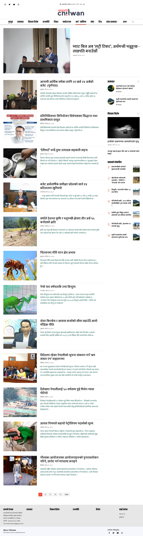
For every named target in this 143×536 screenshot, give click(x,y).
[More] (138, 81)
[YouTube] (14, 4)
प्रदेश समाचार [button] (111, 22)
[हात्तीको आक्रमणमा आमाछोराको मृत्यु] (124, 127)
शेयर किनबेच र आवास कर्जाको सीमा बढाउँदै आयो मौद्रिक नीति (68, 323)
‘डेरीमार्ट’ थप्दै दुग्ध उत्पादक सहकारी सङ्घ (64, 150)
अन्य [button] (125, 22)
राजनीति (46, 22)
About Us (122, 514)
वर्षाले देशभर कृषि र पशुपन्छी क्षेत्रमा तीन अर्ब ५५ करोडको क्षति (67, 220)
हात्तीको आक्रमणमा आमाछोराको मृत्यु (123, 141)
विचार (56, 22)
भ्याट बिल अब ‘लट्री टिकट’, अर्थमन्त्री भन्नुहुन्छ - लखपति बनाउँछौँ (106, 49)
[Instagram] (18, 4)
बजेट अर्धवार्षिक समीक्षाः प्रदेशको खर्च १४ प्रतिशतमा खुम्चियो (63, 186)
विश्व (100, 22)
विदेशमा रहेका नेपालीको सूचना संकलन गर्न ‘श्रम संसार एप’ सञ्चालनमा (67, 357)
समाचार (20, 22)
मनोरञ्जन (67, 22)
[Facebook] (5, 4)
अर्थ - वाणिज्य (81, 22)
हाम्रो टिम (121, 517)
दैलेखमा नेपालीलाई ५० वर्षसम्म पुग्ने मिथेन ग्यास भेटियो (67, 391)
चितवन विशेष (33, 22)
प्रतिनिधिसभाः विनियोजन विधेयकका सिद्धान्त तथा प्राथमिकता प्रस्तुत (68, 118)
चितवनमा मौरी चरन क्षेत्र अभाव (57, 253)
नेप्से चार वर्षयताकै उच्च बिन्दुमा (58, 287)
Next (66, 494)
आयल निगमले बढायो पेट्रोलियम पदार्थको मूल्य (66, 423)
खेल (92, 22)
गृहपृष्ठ (10, 22)
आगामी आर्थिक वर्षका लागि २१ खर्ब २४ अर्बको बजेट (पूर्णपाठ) (66, 84)
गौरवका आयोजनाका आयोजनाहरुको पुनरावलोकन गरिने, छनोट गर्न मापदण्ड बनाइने (69, 459)
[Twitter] (9, 4)
